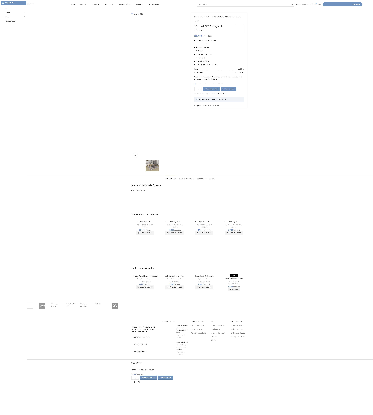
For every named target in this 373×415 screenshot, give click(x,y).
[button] (145, 233)
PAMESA (145, 227)
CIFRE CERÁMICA (145, 281)
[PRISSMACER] (27, 306)
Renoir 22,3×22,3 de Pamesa (234, 222)
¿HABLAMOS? (356, 4)
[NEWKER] (56, 306)
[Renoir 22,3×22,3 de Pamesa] (234, 219)
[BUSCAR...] (292, 4)
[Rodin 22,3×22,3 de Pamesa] (204, 219)
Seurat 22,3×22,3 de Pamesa (175, 222)
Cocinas (143, 225)
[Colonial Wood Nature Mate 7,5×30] (145, 273)
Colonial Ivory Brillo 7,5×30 (174, 276)
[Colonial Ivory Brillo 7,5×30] (174, 273)
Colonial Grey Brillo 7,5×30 (204, 276)
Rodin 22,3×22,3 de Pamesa (204, 222)
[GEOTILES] (115, 306)
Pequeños (150, 225)
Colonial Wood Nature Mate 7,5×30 (145, 276)
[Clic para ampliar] (135, 155)
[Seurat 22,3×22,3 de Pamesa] (174, 219)
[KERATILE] (100, 306)
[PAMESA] (42, 306)
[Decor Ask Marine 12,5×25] (234, 273)
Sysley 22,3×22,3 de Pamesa (145, 222)
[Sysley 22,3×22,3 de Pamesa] (145, 219)
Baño (138, 225)
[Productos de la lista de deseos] (311, 4)
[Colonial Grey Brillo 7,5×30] (204, 273)
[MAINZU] (86, 306)
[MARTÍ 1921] (71, 306)
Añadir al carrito (211, 89)
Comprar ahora (165, 378)
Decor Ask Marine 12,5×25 (234, 278)
